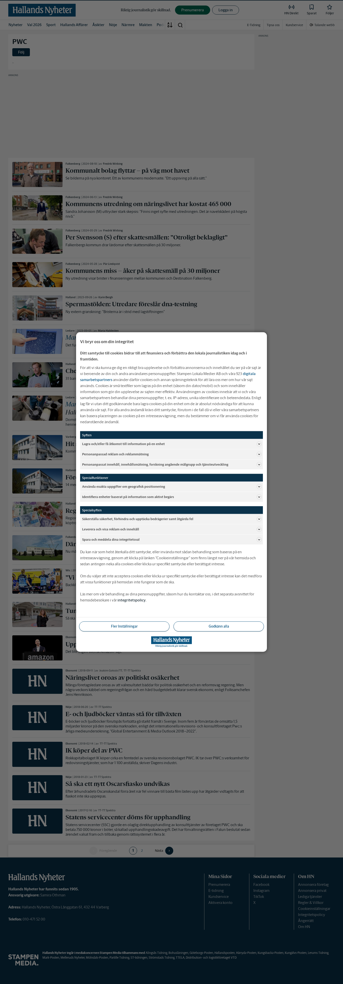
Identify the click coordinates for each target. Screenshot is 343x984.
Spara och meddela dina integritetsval (111, 539)
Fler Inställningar (124, 626)
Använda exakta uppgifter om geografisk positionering (123, 486)
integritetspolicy (132, 600)
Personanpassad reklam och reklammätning (115, 454)
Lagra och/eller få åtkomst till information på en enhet (123, 444)
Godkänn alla (219, 626)
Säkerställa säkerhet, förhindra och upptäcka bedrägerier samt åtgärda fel (137, 519)
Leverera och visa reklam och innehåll (110, 529)
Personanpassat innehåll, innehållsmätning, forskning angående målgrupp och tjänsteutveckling (155, 464)
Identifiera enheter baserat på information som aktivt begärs (128, 497)
